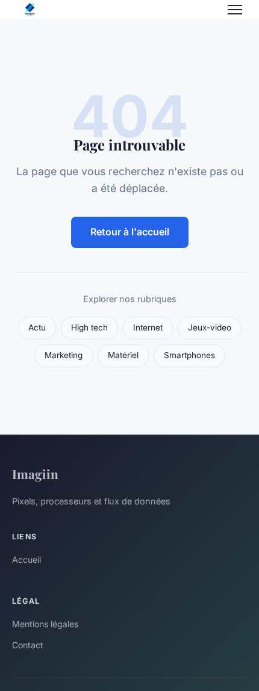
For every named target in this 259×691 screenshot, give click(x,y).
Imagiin (35, 473)
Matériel (123, 355)
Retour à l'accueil (129, 232)
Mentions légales (45, 624)
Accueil (26, 559)
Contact (27, 645)
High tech (89, 327)
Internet (148, 327)
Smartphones (189, 355)
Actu (37, 327)
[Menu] (235, 9)
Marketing (64, 355)
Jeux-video (209, 327)
